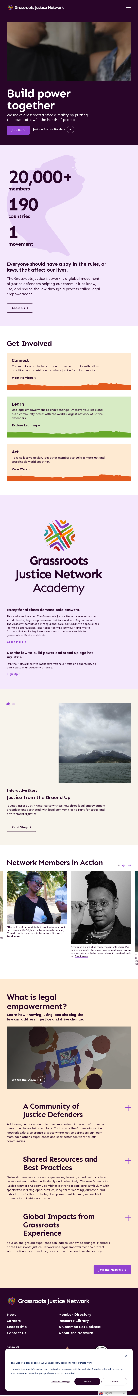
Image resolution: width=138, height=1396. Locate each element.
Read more (13, 936)
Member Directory (75, 1314)
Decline (114, 1381)
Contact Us (16, 1333)
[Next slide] (129, 865)
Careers (14, 1321)
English (108, 1393)
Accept (87, 1381)
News (11, 1314)
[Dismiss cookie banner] (126, 1356)
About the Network (76, 1333)
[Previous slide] (123, 865)
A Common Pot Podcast (80, 1327)
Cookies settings (60, 1381)
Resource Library (74, 1321)
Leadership (17, 1327)
